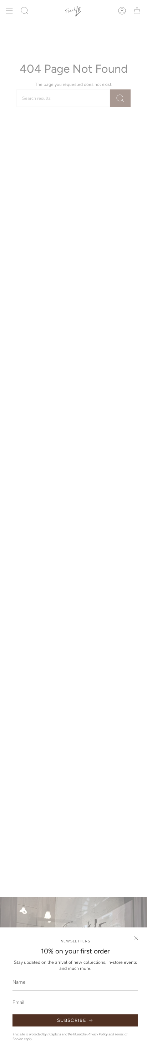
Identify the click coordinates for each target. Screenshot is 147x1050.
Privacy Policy (97, 1034)
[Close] (136, 938)
